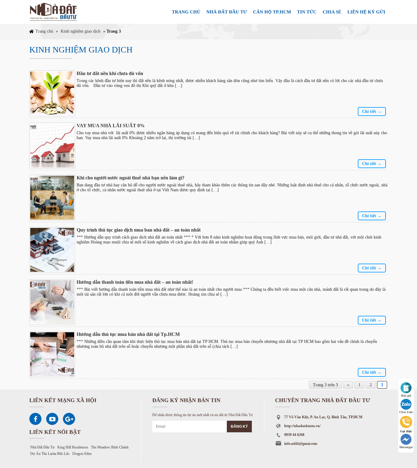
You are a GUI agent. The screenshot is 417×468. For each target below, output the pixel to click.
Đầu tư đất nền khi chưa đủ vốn (110, 73)
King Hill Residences (72, 447)
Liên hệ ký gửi (366, 11)
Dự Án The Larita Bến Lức (50, 454)
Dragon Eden (82, 454)
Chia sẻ (332, 11)
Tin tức (307, 11)
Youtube (52, 419)
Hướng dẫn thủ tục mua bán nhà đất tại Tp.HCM (128, 334)
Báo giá (406, 395)
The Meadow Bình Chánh (110, 447)
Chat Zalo (406, 412)
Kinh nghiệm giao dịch (80, 31)
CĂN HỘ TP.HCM (272, 11)
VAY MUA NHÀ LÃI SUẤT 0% (111, 125)
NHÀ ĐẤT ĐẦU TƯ (226, 11)
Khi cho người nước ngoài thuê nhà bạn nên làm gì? (130, 177)
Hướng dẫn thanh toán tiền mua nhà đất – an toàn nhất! (135, 282)
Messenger (406, 447)
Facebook (35, 419)
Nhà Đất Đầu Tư (42, 447)
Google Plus (69, 419)
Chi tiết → (372, 111)
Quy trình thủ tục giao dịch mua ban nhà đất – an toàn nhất (139, 229)
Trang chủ (186, 11)
